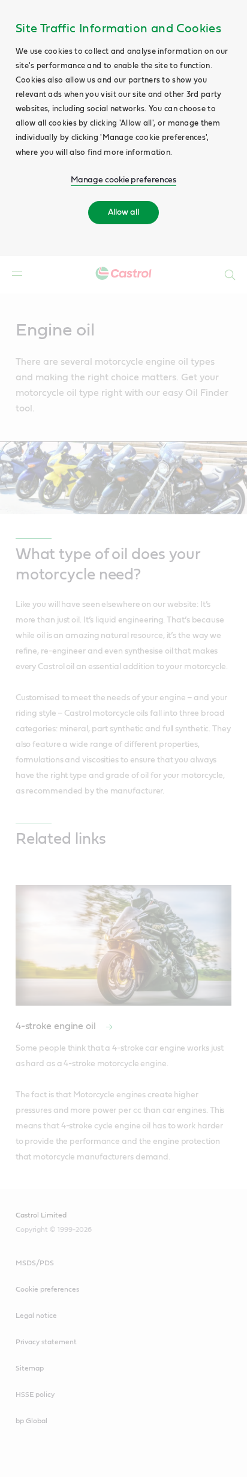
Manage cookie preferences (124, 180)
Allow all (123, 212)
